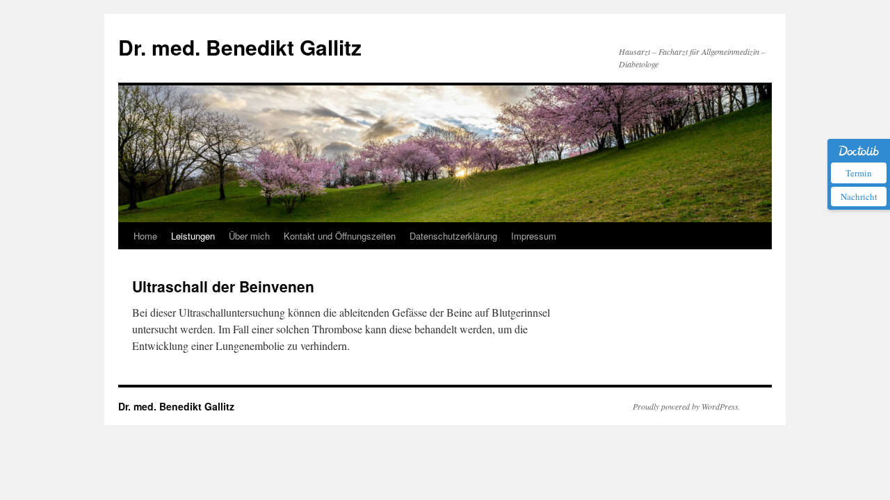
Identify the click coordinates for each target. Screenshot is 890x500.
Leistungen (193, 235)
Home (145, 235)
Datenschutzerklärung (453, 235)
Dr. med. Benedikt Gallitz (240, 47)
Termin (859, 173)
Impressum (533, 235)
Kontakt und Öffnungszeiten (340, 235)
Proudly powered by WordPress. (687, 406)
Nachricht (859, 196)
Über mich (249, 235)
